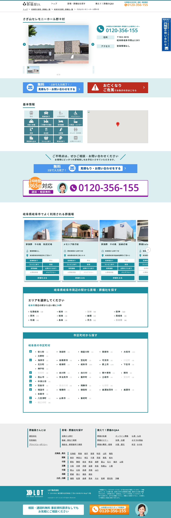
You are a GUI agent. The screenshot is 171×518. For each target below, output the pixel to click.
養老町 (86, 398)
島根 (84, 470)
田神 (121, 311)
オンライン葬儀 (121, 436)
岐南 (63, 316)
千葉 (92, 458)
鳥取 (90, 470)
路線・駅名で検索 (69, 440)
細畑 (92, 316)
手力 (92, 320)
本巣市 (43, 394)
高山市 (43, 377)
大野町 (43, 356)
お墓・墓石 (120, 445)
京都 (84, 466)
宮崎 (103, 478)
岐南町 (65, 364)
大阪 (72, 466)
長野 (97, 462)
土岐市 (108, 377)
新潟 (90, 462)
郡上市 (108, 364)
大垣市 (130, 352)
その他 (139, 445)
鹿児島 (110, 478)
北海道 (73, 454)
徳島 (84, 474)
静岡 (78, 462)
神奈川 (79, 458)
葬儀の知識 (102, 436)
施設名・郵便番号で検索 (72, 445)
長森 (63, 320)
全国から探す (67, 436)
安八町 (43, 352)
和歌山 (104, 466)
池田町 (65, 352)
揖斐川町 (87, 352)
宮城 (92, 454)
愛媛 (72, 474)
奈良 (97, 466)
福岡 (72, 478)
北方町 (43, 364)
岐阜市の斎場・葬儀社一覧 (63, 9)
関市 (128, 373)
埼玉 (86, 458)
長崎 (84, 478)
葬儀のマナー (102, 440)
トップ (54, 4)
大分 (97, 478)
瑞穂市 (65, 389)
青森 (80, 454)
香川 (78, 474)
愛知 (72, 462)
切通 (35, 320)
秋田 (98, 454)
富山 (103, 462)
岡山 (72, 470)
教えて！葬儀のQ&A (105, 4)
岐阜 (63, 311)
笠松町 (86, 360)
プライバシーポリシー (38, 445)
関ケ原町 (109, 373)
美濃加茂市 (110, 389)
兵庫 (78, 466)
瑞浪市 (43, 389)
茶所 (35, 316)
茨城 (98, 458)
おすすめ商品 (137, 440)
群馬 (105, 458)
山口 (97, 470)
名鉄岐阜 (37, 311)
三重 (111, 466)
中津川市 (44, 381)
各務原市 (66, 360)
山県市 (65, 398)
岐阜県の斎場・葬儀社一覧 (40, 9)
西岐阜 (121, 316)
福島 (111, 454)
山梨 (121, 462)
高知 (90, 474)
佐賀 (78, 478)
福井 (115, 462)
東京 (72, 458)
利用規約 (33, 440)
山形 (105, 454)
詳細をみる (42, 278)
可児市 (108, 360)
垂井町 (86, 377)
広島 (78, 470)
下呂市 (129, 364)
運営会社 (33, 436)
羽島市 (43, 385)
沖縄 (117, 478)
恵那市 (108, 352)
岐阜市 (87, 364)
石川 (109, 462)
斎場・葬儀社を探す (76, 4)
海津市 (43, 360)
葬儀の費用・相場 (104, 445)
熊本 (90, 478)
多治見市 (66, 377)
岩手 (86, 454)
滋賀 (90, 466)
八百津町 (44, 398)
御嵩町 (86, 389)
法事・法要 (120, 440)
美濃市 (129, 389)
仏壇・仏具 (136, 436)
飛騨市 (86, 385)
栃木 (111, 458)
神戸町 (43, 368)
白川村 (86, 373)
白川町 (65, 373)
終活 (133, 445)
